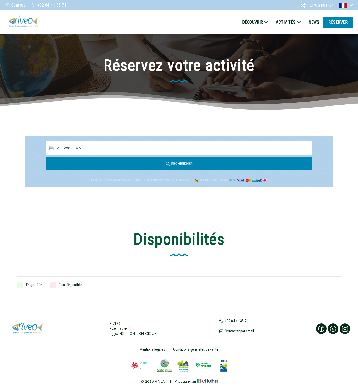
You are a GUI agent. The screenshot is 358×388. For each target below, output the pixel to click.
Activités (285, 22)
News (313, 22)
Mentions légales (152, 349)
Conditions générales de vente (195, 349)
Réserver (338, 22)
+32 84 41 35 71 (236, 321)
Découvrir (252, 22)
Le (57, 148)
